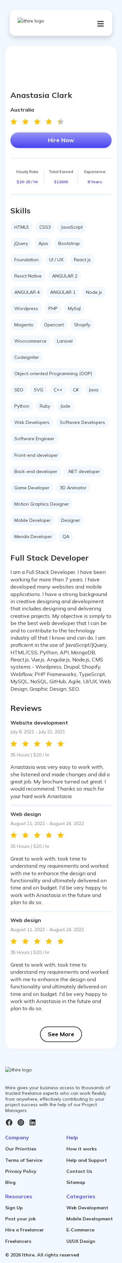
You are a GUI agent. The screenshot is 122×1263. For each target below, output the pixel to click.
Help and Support (86, 1160)
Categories (80, 1196)
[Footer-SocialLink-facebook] (9, 1122)
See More (61, 1034)
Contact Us (79, 1171)
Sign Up (14, 1208)
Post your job (20, 1219)
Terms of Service (23, 1160)
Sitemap (75, 1182)
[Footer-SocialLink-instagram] (21, 1122)
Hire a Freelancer (24, 1230)
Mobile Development (89, 1219)
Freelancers (18, 1241)
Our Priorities (20, 1149)
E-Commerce (80, 1230)
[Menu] (100, 24)
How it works (81, 1149)
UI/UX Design (80, 1241)
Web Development (87, 1208)
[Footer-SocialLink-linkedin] (32, 1122)
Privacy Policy (20, 1171)
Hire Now (61, 140)
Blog (10, 1182)
